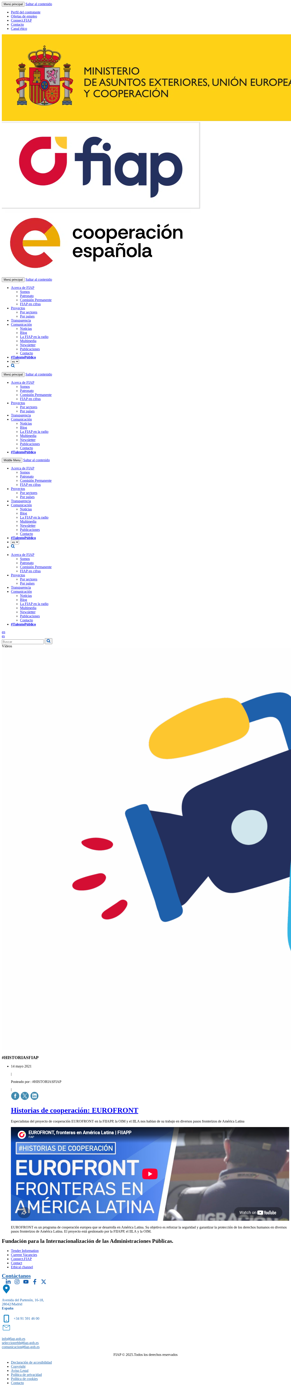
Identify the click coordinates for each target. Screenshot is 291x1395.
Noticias (26, 328)
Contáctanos (16, 1276)
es (3, 636)
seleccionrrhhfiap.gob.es (20, 1343)
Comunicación (21, 324)
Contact (16, 1263)
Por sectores (28, 312)
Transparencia (21, 320)
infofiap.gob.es (13, 1339)
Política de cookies (24, 1379)
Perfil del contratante (25, 12)
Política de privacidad (26, 1375)
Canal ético (19, 28)
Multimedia (28, 341)
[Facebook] (35, 1281)
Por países (27, 316)
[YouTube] (26, 1281)
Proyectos (18, 308)
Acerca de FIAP (22, 288)
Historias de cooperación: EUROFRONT (74, 1110)
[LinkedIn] (8, 1281)
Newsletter (27, 345)
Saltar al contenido (38, 4)
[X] (43, 1281)
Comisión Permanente (36, 300)
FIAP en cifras (30, 304)
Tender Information (25, 1251)
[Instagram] (17, 1281)
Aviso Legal (19, 1370)
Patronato (27, 296)
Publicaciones (30, 349)
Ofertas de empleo (24, 16)
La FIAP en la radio (34, 337)
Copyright (18, 1366)
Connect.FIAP (21, 20)
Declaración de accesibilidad (31, 1362)
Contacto (17, 24)
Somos (25, 292)
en (3, 632)
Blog (23, 333)
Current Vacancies (24, 1255)
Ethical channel (22, 1267)
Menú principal (13, 4)
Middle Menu (12, 460)
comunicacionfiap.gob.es (21, 1347)
